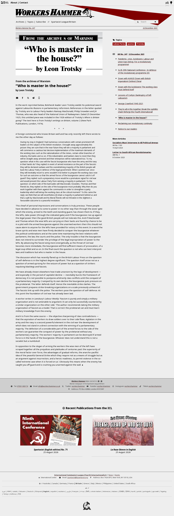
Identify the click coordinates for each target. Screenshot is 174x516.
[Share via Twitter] (28, 97)
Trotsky (140, 44)
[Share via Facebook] (22, 97)
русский (156, 491)
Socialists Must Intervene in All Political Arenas (135, 142)
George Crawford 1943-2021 (130, 103)
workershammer (78, 386)
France (71, 483)
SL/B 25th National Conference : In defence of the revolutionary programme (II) (137, 71)
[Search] (155, 21)
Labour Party (119, 44)
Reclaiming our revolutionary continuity (135, 123)
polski (139, 491)
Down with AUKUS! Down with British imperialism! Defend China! (134, 80)
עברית (82, 491)
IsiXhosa (13, 494)
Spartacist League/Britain (63, 21)
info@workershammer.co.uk (49, 386)
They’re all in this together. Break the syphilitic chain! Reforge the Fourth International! (138, 110)
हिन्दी (87, 491)
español (54, 491)
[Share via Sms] (39, 97)
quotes (131, 44)
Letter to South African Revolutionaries (132, 152)
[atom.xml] (98, 381)
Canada (55, 483)
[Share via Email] (17, 97)
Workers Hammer (78, 381)
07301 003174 (22, 386)
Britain (79, 483)
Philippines (107, 483)
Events (117, 475)
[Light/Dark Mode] (171, 3)
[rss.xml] (101, 381)
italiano (114, 491)
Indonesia (106, 491)
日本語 (121, 491)
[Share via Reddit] (33, 97)
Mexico (99, 483)
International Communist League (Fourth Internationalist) (80, 475)
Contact (23, 2)
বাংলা (9, 492)
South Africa (130, 483)
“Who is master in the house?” (132, 117)
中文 (19, 494)
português (147, 491)
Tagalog (163, 491)
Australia (46, 483)
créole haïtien (96, 491)
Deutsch (30, 491)
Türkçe (5, 494)
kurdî (133, 491)
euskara (61, 491)
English (46, 491)
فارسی (68, 491)
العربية (3, 491)
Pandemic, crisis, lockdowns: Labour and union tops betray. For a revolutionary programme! (136, 62)
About (14, 2)
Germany (63, 483)
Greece (86, 483)
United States (119, 483)
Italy (92, 483)
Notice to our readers (127, 129)
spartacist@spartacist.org (77, 477)
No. (25, 28)
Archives (20, 21)
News (111, 475)
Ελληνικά (38, 491)
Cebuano (22, 491)
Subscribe (41, 21)
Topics (30, 21)
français (75, 491)
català (15, 491)
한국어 (127, 491)
